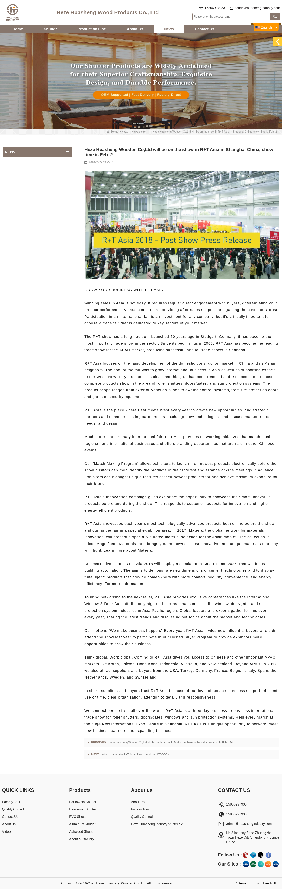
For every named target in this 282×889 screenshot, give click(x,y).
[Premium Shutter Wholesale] (268, 864)
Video (6, 831)
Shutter (50, 29)
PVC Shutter (78, 817)
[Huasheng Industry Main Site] (276, 864)
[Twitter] (261, 855)
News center (139, 131)
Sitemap (242, 883)
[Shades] (253, 864)
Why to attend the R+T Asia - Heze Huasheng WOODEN (135, 754)
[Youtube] (245, 855)
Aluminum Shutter (82, 824)
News (169, 29)
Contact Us (204, 29)
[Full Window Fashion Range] (261, 864)
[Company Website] (246, 864)
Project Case (14, 161)
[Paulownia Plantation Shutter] (141, 80)
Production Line (92, 29)
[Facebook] (268, 855)
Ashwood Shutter (81, 831)
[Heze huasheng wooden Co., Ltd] (12, 12)
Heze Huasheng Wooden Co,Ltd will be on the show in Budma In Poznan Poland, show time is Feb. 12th (171, 742)
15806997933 (215, 8)
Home (18, 29)
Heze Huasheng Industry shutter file (157, 824)
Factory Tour (11, 802)
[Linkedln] (253, 855)
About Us (135, 29)
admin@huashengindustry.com (257, 8)
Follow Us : (230, 854)
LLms (255, 883)
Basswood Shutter (82, 809)
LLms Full (268, 883)
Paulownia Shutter (82, 802)
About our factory (81, 839)
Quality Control (13, 809)
